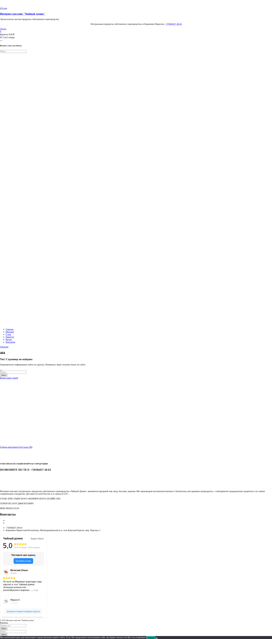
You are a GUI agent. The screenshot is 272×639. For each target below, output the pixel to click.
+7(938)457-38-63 (173, 24)
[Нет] (156, 638)
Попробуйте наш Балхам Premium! (17, 3)
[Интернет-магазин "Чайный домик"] (3, 8)
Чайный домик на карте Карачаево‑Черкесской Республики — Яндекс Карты (24, 617)
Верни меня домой (9, 378)
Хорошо (151, 637)
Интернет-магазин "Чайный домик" (22, 13)
